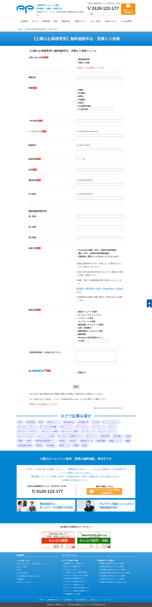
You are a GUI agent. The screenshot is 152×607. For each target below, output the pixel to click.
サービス (35, 21)
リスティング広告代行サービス (76, 581)
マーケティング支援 (86, 321)
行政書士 (82, 100)
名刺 (129, 436)
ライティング (88, 431)
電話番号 (34, 180)
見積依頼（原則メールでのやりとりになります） (99, 256)
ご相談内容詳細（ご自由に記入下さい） (45, 352)
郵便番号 (32, 145)
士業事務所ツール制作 (72, 594)
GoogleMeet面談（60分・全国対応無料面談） (98, 250)
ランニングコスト (26, 436)
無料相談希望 (84, 59)
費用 (76, 445)
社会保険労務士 (84, 106)
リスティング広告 (85, 318)
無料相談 (149, 303)
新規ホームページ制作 (87, 312)
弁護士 (81, 90)
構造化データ (87, 441)
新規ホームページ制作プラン (75, 563)
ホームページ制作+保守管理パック (77, 588)
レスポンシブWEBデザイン (71, 436)
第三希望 (32, 237)
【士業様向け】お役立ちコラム (29, 576)
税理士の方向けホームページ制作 (112, 563)
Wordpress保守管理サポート (90, 338)
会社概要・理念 (23, 561)
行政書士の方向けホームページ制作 (113, 576)
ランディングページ (107, 431)
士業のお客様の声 (80, 600)
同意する (82, 372)
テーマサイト (83, 427)
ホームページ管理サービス (74, 585)
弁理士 (81, 103)
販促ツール (65, 445)
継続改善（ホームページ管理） (91, 325)
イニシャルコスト (111, 422)
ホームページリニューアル (89, 315)
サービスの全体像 (48, 427)
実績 (21, 441)
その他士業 (83, 109)
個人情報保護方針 (36, 371)
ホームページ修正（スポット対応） (77, 575)
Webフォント (54, 422)
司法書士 (82, 93)
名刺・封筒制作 (84, 328)
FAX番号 (32, 194)
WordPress (69, 422)
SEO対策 (31, 422)
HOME (20, 29)
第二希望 (32, 227)
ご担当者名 (35, 121)
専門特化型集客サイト (45, 441)
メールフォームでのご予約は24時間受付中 (107, 491)
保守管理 (105, 436)
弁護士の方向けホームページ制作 (112, 566)
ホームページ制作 (70, 431)
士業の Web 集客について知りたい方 (113, 582)
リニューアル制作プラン (73, 566)
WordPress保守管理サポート (75, 578)
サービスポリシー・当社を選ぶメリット (32, 564)
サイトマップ (108, 600)
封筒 (29, 441)
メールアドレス (37, 131)
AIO (20, 422)
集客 (85, 445)
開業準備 (82, 334)
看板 (128, 441)
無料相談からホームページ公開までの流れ (46, 506)
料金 (55, 21)
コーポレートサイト (27, 427)
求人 (19, 570)
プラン (113, 427)
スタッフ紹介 (95, 21)
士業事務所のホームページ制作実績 (59, 600)
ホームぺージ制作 (50, 431)
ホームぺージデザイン (28, 431)
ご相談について (80, 21)
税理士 (81, 96)
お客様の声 (65, 21)
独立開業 (101, 441)
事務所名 (32, 77)
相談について (115, 441)
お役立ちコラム (110, 21)
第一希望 (32, 216)
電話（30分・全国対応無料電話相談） (94, 253)
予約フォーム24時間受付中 (128, 11)
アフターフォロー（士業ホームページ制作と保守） (76, 571)
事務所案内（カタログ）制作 (90, 331)
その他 (81, 341)
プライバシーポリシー (26, 582)
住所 (32, 170)
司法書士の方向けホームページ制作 (113, 570)
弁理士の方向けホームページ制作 (112, 579)
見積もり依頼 (84, 63)
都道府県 (34, 159)
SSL (41, 422)
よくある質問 (126, 21)
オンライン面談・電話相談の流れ (106, 506)
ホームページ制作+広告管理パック (77, 591)
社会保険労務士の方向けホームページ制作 (115, 573)
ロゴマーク (92, 436)
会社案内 (24, 21)
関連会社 (21, 579)
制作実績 (46, 21)
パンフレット (99, 427)
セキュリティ (66, 427)
